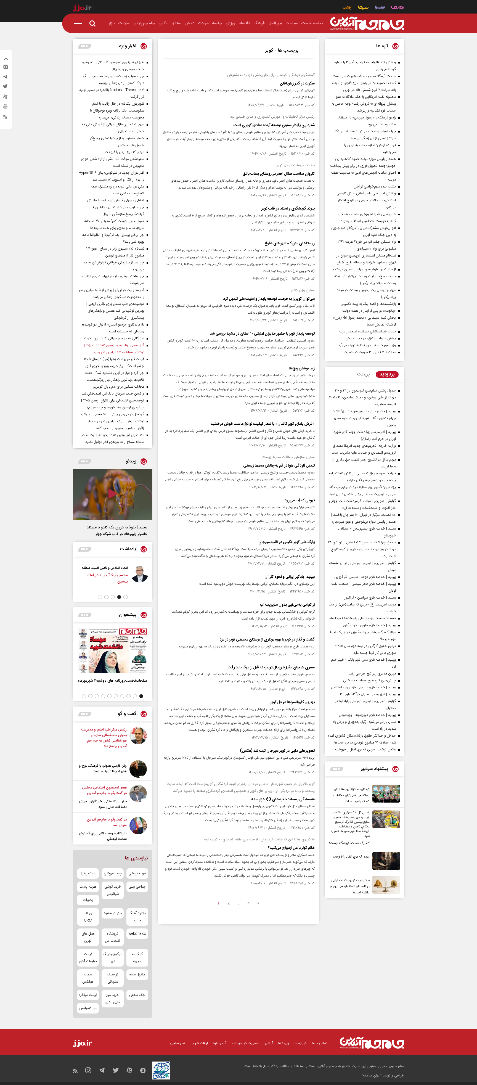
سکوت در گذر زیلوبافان (297, 83)
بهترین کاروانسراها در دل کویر (292, 702)
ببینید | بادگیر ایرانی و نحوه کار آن (289, 577)
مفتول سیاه (137, 975)
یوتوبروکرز (88, 873)
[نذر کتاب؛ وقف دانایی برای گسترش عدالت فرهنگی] (138, 829)
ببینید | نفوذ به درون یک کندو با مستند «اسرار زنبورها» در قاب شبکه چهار (117, 531)
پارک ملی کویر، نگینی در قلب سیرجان (286, 542)
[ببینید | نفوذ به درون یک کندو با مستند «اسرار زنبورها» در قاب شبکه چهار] (112, 494)
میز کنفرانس (88, 1008)
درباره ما (300, 1043)
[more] (336, 769)
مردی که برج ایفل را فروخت (351, 856)
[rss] (5, 118)
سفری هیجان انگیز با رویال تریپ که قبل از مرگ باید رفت (271, 667)
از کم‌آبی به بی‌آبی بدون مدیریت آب (287, 605)
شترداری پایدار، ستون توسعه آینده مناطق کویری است (274, 125)
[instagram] (5, 68)
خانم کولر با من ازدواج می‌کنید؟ (291, 848)
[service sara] (380, 8)
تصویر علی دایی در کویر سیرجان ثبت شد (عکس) (277, 751)
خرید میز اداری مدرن (113, 998)
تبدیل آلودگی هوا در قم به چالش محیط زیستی (279, 465)
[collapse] (6, 59)
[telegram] (5, 78)
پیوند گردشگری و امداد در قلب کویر (288, 208)
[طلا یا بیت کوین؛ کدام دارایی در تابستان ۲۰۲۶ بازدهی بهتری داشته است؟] (385, 886)
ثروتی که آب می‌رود (299, 500)
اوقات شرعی (199, 1043)
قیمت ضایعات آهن (88, 957)
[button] (125, 597)
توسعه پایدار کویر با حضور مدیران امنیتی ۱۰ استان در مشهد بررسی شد (262, 333)
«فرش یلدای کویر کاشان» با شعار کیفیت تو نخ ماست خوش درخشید (263, 424)
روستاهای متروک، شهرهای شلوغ (289, 243)
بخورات (88, 900)
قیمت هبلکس (88, 978)
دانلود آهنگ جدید (137, 916)
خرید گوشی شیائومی (112, 890)
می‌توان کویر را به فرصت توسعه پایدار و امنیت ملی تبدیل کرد (269, 299)
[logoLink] (367, 23)
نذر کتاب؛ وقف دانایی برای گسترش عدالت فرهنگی (103, 836)
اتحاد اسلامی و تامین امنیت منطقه (105, 568)
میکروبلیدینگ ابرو (112, 957)
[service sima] (363, 8)
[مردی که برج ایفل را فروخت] (385, 861)
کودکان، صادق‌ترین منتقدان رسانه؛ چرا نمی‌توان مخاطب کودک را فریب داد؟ (351, 795)
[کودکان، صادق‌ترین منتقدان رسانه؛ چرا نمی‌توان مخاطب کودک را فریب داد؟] (385, 795)
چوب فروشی (137, 873)
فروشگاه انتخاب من (112, 937)
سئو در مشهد (113, 913)
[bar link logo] (82, 9)
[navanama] (397, 8)
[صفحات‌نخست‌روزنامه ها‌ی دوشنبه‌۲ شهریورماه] (112, 650)
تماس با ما (319, 1043)
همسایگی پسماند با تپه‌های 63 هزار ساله (283, 799)
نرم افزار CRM (88, 916)
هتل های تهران (88, 937)
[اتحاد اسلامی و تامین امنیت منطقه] (139, 577)
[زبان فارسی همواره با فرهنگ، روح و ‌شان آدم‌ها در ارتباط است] (138, 769)
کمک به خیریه (137, 957)
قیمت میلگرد (88, 995)
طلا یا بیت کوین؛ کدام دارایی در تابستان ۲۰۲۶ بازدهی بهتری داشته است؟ (350, 886)
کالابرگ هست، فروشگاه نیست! (349, 843)
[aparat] (5, 98)
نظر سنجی (177, 1043)
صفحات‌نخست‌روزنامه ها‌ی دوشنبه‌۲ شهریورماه (112, 681)
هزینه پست (88, 887)
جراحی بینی (137, 887)
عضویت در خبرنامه (245, 1043)
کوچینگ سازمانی (112, 978)
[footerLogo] (372, 1043)
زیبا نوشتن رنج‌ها (302, 368)
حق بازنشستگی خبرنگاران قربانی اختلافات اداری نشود (103, 804)
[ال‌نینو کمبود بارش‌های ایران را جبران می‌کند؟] (138, 740)
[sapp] (5, 108)
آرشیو (268, 1043)
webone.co (137, 934)
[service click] (347, 8)
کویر (269, 50)
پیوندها (283, 1043)
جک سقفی (137, 995)
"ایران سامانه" (372, 1076)
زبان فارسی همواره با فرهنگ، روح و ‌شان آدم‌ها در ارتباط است (103, 768)
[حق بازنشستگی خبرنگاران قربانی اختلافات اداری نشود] (138, 797)
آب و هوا (219, 1043)
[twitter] (5, 88)
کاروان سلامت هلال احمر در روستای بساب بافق (279, 174)
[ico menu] (79, 23)
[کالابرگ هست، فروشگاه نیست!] (385, 828)
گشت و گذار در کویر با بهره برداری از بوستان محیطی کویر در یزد (267, 639)
